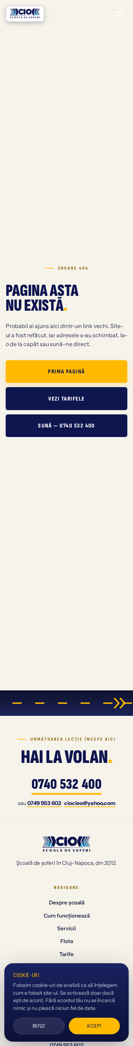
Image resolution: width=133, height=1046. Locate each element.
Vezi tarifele (66, 398)
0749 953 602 (44, 803)
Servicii (66, 928)
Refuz (39, 1026)
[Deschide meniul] (119, 14)
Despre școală (66, 902)
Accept (94, 1026)
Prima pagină (66, 371)
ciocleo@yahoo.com (89, 803)
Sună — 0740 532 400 (66, 425)
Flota (66, 941)
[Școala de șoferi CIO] (25, 14)
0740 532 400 (66, 785)
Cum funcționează (67, 915)
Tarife (66, 954)
